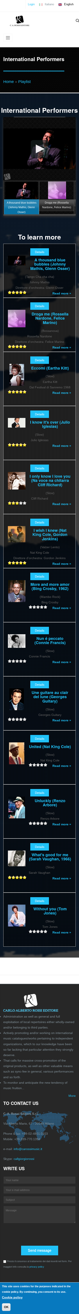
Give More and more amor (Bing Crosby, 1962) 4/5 (42, 607)
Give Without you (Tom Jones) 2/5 (34, 931)
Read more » (61, 293)
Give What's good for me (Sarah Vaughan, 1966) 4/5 (21, 877)
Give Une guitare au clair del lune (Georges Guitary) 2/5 (13, 719)
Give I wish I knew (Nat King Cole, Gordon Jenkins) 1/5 (10, 562)
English (68, 4)
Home (8, 81)
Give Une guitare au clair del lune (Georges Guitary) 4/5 (21, 719)
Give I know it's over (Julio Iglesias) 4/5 (21, 444)
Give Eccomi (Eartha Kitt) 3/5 (17, 391)
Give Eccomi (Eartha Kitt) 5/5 (25, 391)
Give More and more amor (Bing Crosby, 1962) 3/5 (38, 607)
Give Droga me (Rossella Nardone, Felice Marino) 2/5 (13, 346)
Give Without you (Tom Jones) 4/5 (42, 931)
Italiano (49, 4)
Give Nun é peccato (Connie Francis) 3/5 (17, 661)
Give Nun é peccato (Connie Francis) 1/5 (10, 661)
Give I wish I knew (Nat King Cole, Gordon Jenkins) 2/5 (13, 562)
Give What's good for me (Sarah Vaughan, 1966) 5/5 (25, 877)
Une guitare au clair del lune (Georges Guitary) (50, 697)
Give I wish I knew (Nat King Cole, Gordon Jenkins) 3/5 (17, 562)
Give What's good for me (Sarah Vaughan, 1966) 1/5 (10, 877)
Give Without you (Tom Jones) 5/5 (45, 931)
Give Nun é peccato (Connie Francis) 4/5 (21, 661)
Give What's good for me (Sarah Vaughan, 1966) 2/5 (13, 877)
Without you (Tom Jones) (50, 911)
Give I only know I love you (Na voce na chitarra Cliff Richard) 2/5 (13, 503)
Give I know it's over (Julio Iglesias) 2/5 (13, 444)
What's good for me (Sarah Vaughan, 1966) (50, 857)
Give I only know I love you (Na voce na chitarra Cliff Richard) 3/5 (17, 503)
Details (39, 252)
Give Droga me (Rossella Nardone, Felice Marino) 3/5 (17, 346)
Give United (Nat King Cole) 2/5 (34, 764)
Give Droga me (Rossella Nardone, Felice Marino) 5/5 (25, 346)
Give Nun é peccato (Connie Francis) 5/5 (25, 661)
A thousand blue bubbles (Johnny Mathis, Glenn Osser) (50, 264)
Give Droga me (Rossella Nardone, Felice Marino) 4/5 (21, 346)
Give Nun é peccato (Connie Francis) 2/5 (13, 661)
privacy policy (36, 1266)
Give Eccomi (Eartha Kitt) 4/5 (21, 391)
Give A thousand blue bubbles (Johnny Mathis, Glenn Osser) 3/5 (17, 292)
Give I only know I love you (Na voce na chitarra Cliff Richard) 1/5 (10, 503)
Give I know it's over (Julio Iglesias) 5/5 (25, 444)
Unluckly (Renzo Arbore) (50, 803)
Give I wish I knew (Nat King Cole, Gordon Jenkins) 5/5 (25, 562)
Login (31, 4)
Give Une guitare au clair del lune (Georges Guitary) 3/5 (17, 719)
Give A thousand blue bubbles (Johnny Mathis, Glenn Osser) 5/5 (25, 292)
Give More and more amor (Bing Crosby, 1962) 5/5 (45, 607)
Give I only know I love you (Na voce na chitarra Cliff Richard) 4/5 (21, 503)
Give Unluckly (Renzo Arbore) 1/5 (30, 823)
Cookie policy (12, 1297)
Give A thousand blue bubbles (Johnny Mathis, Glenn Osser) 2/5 (13, 292)
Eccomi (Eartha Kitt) (50, 368)
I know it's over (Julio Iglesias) (50, 424)
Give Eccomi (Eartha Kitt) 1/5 (10, 391)
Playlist (24, 81)
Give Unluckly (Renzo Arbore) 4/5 (42, 823)
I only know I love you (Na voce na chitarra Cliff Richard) (50, 480)
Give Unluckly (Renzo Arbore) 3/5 (38, 823)
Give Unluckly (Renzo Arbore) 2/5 (34, 823)
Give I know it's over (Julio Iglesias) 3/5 (17, 444)
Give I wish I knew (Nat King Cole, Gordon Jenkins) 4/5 (21, 562)
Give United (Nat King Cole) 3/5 (38, 764)
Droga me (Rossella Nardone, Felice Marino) (50, 318)
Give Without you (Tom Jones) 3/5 (38, 931)
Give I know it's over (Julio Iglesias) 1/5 (10, 444)
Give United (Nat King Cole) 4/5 (42, 764)
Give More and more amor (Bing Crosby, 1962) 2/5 (34, 607)
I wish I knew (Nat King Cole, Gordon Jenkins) (49, 534)
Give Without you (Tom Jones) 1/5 (30, 931)
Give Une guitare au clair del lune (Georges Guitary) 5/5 (25, 719)
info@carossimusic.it (28, 1149)
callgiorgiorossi (24, 1159)
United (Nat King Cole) (50, 746)
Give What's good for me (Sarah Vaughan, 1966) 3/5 (17, 877)
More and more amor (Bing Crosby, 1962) (50, 586)
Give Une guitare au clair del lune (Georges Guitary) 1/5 (10, 719)
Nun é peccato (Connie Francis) (50, 641)
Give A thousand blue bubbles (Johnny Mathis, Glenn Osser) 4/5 (21, 292)
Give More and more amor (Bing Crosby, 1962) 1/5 (30, 607)
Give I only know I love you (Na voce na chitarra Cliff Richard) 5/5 (25, 503)
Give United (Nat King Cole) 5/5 (45, 764)
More (72, 1095)
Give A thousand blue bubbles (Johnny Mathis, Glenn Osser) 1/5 (10, 292)
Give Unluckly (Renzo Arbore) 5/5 (45, 823)
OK (6, 1307)
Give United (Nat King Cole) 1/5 (30, 764)
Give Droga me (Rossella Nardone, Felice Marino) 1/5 (10, 346)
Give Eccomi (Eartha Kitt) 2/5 (13, 391)
